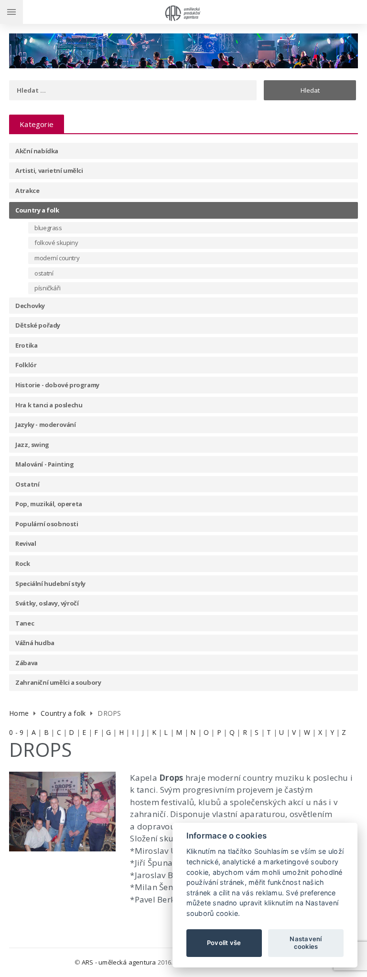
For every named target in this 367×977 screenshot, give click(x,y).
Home (19, 713)
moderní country (56, 258)
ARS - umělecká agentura (119, 962)
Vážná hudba (34, 642)
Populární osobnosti (46, 524)
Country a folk (37, 210)
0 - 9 (16, 732)
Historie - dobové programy (57, 385)
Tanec (24, 623)
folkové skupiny (56, 242)
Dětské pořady (37, 325)
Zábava (26, 662)
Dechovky (30, 305)
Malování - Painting (44, 464)
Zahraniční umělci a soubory (58, 682)
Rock (22, 563)
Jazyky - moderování (45, 424)
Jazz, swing (32, 444)
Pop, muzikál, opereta (48, 503)
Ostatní (27, 484)
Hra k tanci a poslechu (48, 405)
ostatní (43, 273)
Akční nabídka (36, 151)
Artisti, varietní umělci (49, 170)
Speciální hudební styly (50, 583)
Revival (25, 543)
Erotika (26, 345)
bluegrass (48, 227)
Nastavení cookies (306, 942)
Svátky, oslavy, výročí (46, 603)
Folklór (25, 365)
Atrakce (27, 190)
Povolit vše (224, 942)
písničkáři (47, 288)
